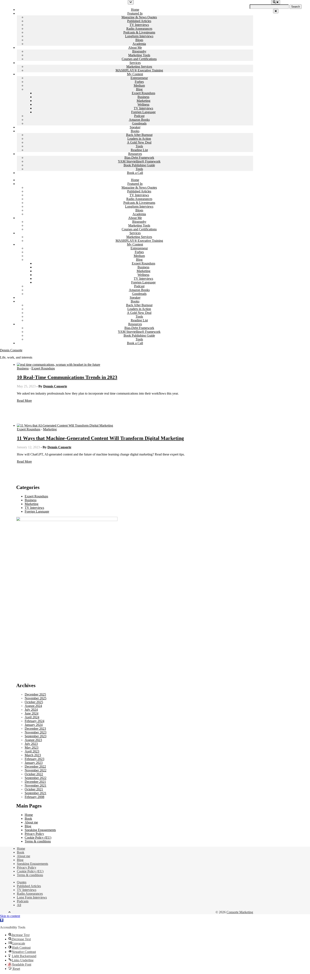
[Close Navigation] (275, 11)
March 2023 (33, 755)
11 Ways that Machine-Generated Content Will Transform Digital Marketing (100, 438)
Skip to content (10, 916)
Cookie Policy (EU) (38, 837)
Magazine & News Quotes (139, 17)
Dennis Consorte (11, 350)
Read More (24, 400)
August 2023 (33, 740)
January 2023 (34, 762)
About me (31, 822)
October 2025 (34, 702)
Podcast (139, 116)
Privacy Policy (34, 834)
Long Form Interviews (32, 897)
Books (135, 131)
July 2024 (31, 709)
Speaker (135, 127)
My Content (135, 74)
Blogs (139, 40)
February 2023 (34, 759)
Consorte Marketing (239, 912)
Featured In (135, 13)
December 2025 (35, 694)
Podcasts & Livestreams (139, 32)
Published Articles (139, 21)
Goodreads (139, 123)
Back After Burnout (139, 135)
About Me (135, 47)
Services (135, 62)
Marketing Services (139, 66)
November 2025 (35, 698)
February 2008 (34, 797)
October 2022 (34, 774)
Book (28, 818)
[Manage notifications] (9, 964)
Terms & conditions (38, 841)
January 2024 (34, 725)
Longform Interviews (139, 36)
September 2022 (35, 778)
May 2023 (31, 747)
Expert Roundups (143, 93)
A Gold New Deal (139, 142)
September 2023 (35, 736)
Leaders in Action (139, 138)
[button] (1, 920)
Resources (135, 154)
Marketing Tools (139, 55)
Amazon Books (139, 119)
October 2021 (34, 789)
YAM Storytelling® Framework (139, 161)
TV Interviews (139, 25)
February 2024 (34, 721)
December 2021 (35, 781)
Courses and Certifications (139, 59)
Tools (139, 146)
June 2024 (31, 713)
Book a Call (135, 173)
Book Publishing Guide (139, 165)
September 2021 (35, 793)
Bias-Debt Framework (139, 157)
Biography (139, 51)
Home (135, 9)
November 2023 (35, 732)
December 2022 (35, 766)
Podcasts (22, 901)
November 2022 (35, 770)
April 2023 (32, 751)
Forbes (139, 81)
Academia (139, 44)
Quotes (21, 882)
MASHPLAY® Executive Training (139, 70)
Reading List (139, 150)
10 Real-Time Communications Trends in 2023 (67, 377)
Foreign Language (143, 112)
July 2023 (31, 744)
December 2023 (35, 728)
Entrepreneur (139, 78)
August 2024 (33, 706)
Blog (139, 89)
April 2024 (32, 717)
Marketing (143, 100)
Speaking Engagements (40, 830)
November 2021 (35, 785)
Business (143, 97)
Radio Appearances (139, 28)
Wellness (143, 104)
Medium (139, 85)
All (19, 905)
